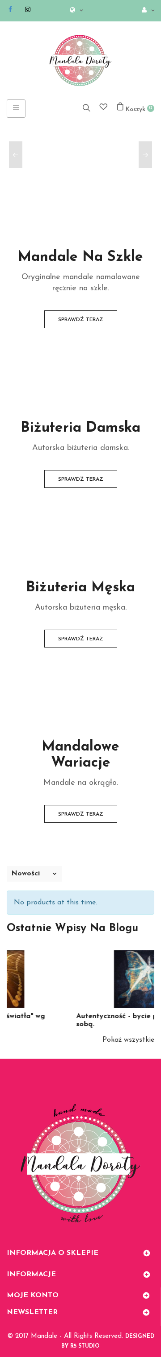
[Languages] (74, 10)
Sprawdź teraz (80, 319)
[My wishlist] (103, 108)
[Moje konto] (146, 10)
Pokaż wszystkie (128, 1040)
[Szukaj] (86, 107)
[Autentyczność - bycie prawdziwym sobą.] (93, 979)
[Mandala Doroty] (80, 60)
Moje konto (33, 1295)
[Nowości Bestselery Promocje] (34, 874)
